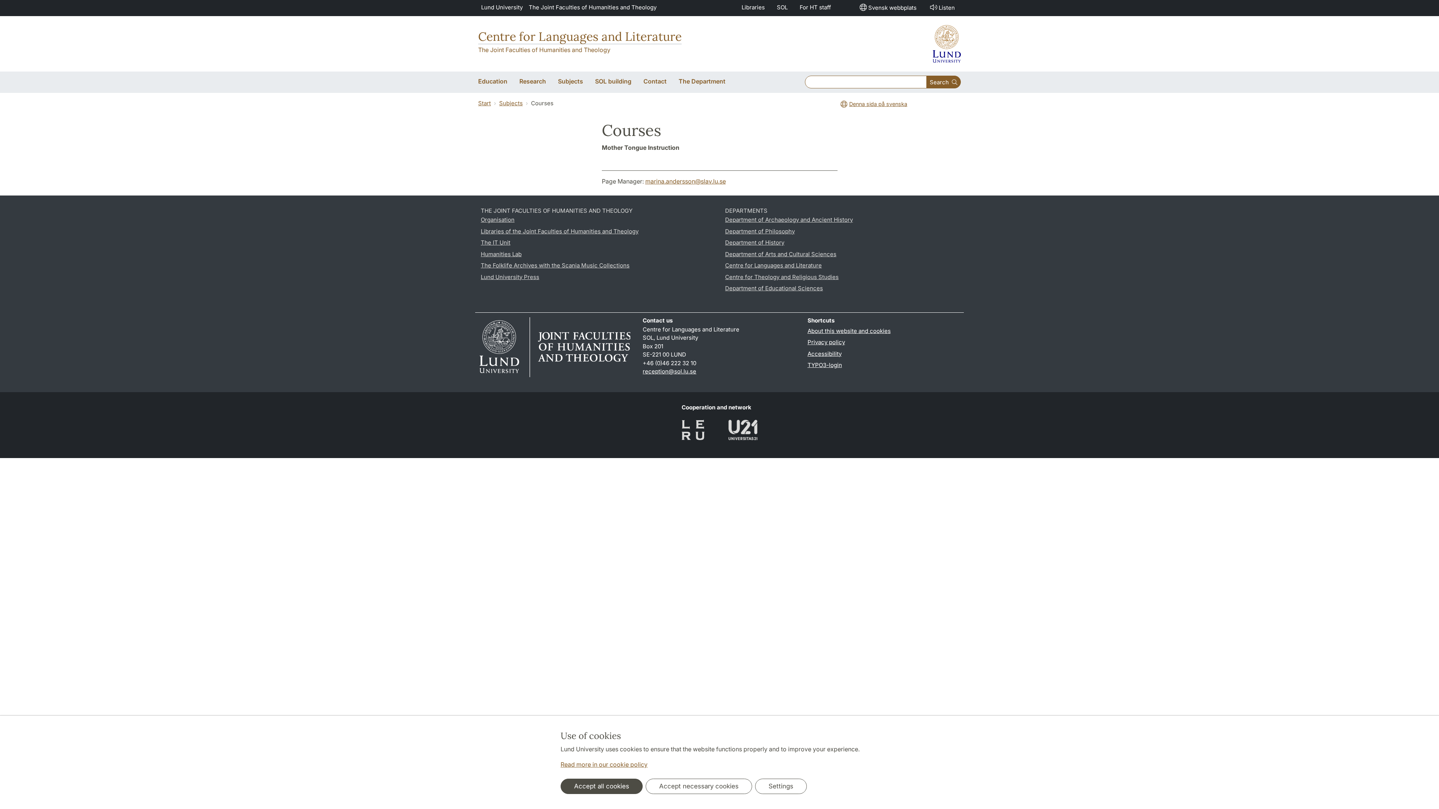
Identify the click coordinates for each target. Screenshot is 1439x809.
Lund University (502, 7)
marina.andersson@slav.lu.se (685, 181)
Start (484, 103)
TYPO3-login (825, 365)
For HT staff (815, 7)
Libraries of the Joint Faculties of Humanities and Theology (560, 231)
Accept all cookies (601, 786)
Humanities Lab (501, 254)
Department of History (754, 242)
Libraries (753, 7)
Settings (781, 786)
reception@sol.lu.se (669, 371)
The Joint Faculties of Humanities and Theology (593, 7)
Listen (947, 7)
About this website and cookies (849, 330)
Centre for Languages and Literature (580, 36)
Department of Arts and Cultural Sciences (780, 254)
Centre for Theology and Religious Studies (782, 277)
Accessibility (825, 353)
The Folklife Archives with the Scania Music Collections (555, 265)
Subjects (511, 103)
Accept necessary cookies (699, 786)
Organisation (498, 219)
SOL (782, 7)
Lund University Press (510, 277)
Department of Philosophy (760, 231)
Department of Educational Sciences (774, 288)
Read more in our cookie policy (604, 764)
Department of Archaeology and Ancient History (789, 219)
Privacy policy (826, 342)
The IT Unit (495, 242)
